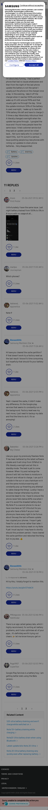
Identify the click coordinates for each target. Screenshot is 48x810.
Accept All (34, 65)
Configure (14, 65)
